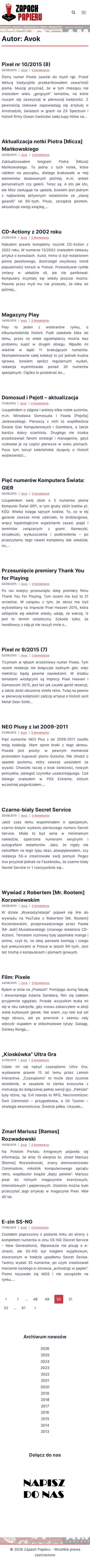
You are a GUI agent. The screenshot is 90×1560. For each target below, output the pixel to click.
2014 (45, 1425)
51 (70, 1299)
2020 (45, 1387)
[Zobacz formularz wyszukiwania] (73, 12)
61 (24, 1308)
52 (6, 1308)
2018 (45, 1400)
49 (47, 1299)
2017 (45, 1406)
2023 (45, 1368)
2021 (45, 1380)
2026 (45, 1348)
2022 (45, 1374)
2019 (45, 1393)
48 (35, 1299)
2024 (45, 1361)
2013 (45, 1431)
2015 (45, 1419)
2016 (45, 1412)
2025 (45, 1355)
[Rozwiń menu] (83, 12)
